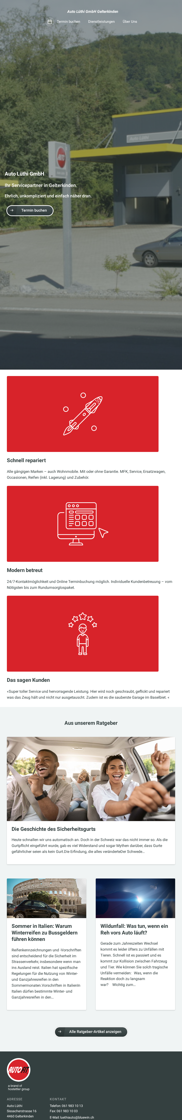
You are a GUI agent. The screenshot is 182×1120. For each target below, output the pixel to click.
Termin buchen (68, 21)
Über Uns (130, 21)
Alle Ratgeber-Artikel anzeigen (95, 1031)
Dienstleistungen (101, 21)
